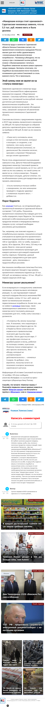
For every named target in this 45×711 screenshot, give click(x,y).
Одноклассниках (34, 392)
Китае (32, 9)
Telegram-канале (16, 390)
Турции (34, 11)
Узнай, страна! (38, 571)
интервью (16, 306)
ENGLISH (12, 3)
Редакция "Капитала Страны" (22, 411)
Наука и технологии (36, 500)
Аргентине (25, 11)
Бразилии (12, 11)
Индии (26, 9)
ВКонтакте (15, 392)
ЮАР (18, 11)
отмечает (9, 206)
